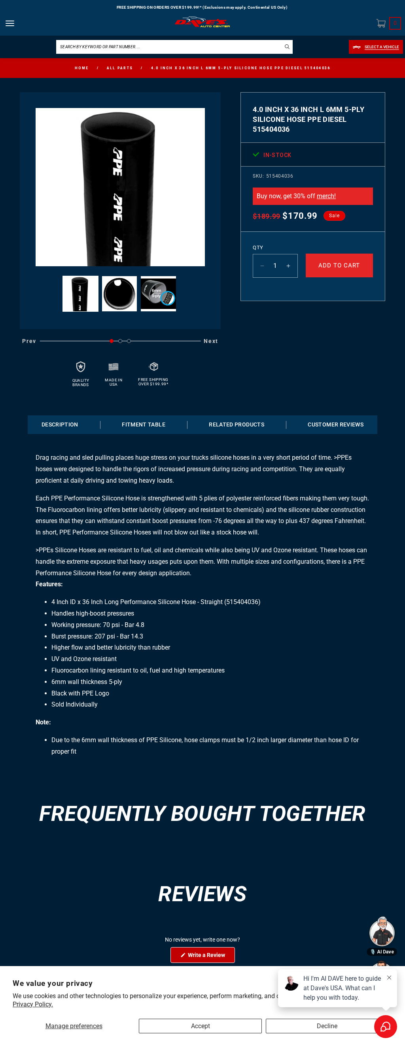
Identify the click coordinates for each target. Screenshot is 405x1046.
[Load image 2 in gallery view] (119, 293)
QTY (258, 247)
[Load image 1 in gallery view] (80, 293)
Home (82, 68)
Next (211, 341)
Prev (29, 341)
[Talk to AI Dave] (382, 931)
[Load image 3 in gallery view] (158, 293)
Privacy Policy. (33, 1004)
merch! (326, 196)
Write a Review (211, 957)
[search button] (287, 46)
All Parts (120, 68)
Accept (200, 1026)
